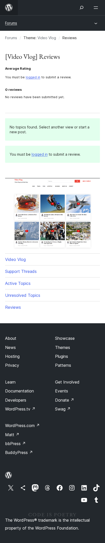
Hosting (12, 356)
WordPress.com (22, 425)
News (10, 347)
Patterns (63, 365)
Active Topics (18, 283)
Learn (10, 382)
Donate (64, 400)
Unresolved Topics (22, 295)
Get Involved (67, 382)
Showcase (65, 338)
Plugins (61, 356)
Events (61, 390)
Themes (62, 347)
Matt (12, 434)
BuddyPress (19, 452)
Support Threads (21, 271)
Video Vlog (46, 38)
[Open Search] (81, 7)
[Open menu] (97, 7)
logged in (33, 77)
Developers (15, 400)
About (10, 338)
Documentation (19, 390)
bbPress (15, 443)
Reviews (13, 307)
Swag (63, 409)
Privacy (12, 365)
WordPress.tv (20, 409)
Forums (11, 23)
